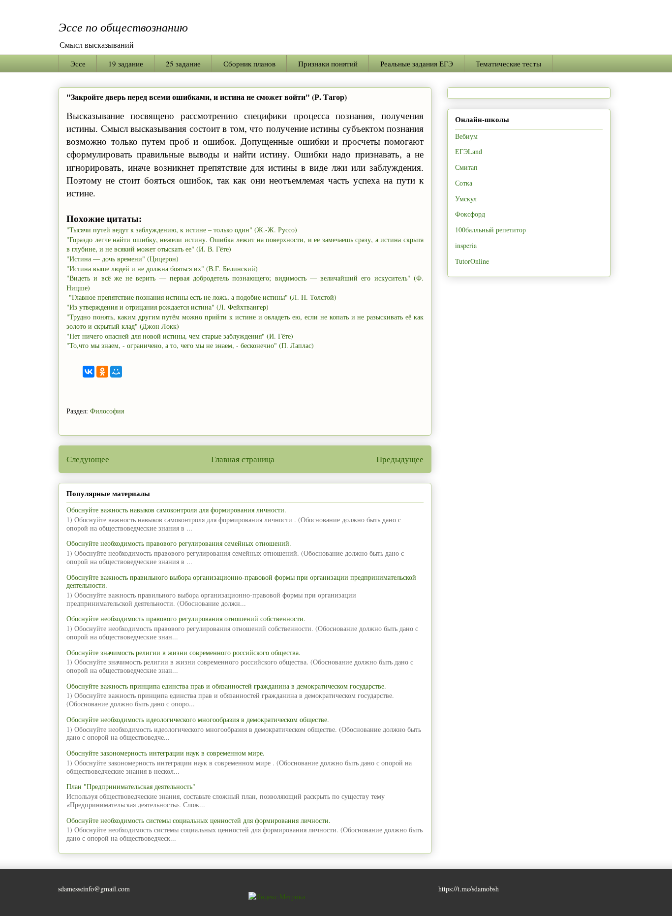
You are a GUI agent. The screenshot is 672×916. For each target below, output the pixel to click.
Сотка (463, 183)
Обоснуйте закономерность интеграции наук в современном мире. (165, 753)
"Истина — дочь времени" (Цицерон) (122, 258)
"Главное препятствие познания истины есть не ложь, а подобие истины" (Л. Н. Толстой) (201, 297)
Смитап (466, 167)
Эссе (78, 63)
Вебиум (466, 136)
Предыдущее (400, 459)
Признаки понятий (328, 63)
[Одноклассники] (102, 372)
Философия (107, 410)
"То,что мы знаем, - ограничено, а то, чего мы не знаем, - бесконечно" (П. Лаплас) (190, 345)
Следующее (87, 459)
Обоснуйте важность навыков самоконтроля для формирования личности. (176, 509)
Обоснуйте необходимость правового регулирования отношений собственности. (185, 618)
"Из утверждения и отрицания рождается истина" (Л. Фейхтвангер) (167, 307)
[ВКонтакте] (88, 372)
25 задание (183, 63)
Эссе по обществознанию (123, 26)
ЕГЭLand (468, 151)
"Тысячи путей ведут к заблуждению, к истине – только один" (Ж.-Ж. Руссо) (181, 229)
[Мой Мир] (116, 372)
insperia (466, 245)
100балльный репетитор (490, 229)
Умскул (466, 198)
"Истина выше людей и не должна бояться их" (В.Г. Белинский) (162, 268)
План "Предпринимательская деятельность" (130, 786)
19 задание (125, 63)
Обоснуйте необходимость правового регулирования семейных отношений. (178, 543)
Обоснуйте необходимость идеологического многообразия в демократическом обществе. (197, 719)
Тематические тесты (508, 63)
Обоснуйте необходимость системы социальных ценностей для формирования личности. (198, 820)
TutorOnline (472, 261)
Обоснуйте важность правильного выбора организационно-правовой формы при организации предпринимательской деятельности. (241, 581)
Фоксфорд (470, 214)
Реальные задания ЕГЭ (416, 63)
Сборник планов (249, 63)
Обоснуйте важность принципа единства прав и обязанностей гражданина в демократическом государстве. (226, 686)
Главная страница (243, 459)
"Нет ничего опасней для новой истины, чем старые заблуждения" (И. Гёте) (179, 336)
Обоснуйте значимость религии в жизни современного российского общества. (183, 652)
